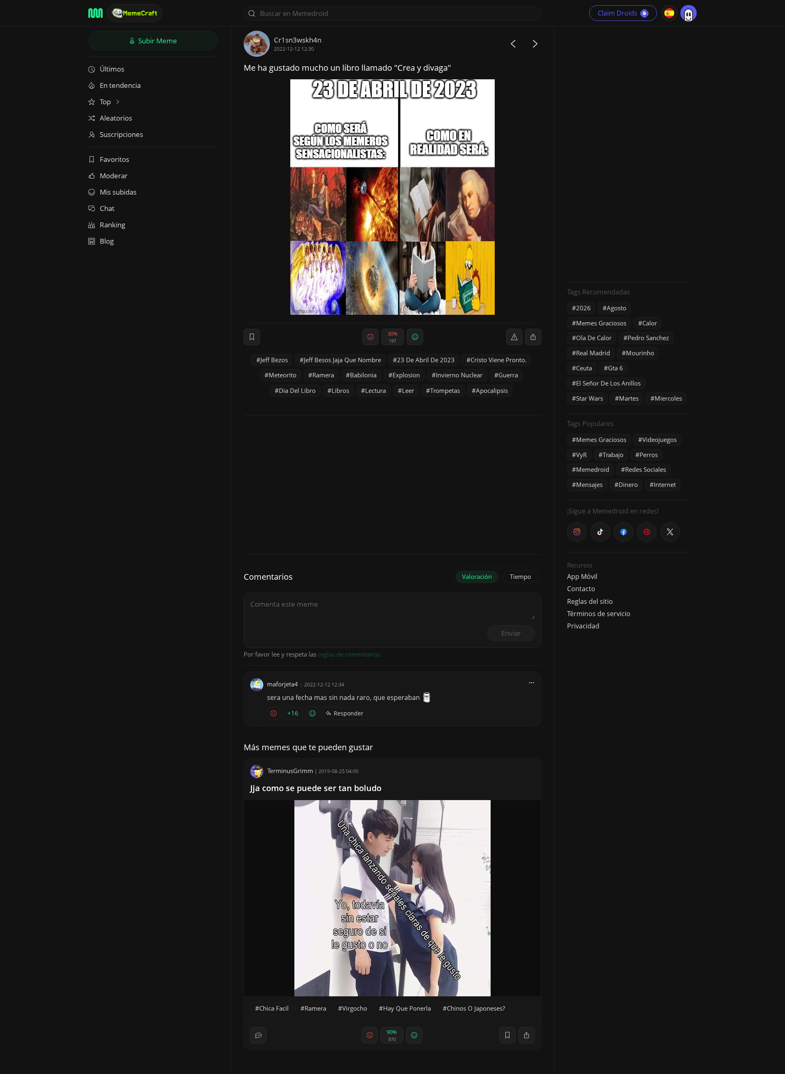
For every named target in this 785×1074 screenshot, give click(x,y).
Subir (157, 40)
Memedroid (592, 469)
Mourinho (640, 353)
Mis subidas (118, 192)
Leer (408, 390)
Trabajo (613, 455)
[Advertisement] (628, 153)
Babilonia (363, 375)
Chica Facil (274, 1008)
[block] (533, 337)
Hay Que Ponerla (407, 1008)
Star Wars (589, 398)
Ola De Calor (594, 338)
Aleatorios (116, 118)
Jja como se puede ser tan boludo (315, 788)
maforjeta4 (282, 684)
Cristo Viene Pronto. (499, 360)
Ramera (323, 375)
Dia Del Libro (297, 390)
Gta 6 (615, 368)
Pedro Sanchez (648, 338)
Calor (649, 323)
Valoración (477, 576)
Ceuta (584, 368)
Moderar (114, 175)
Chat (107, 208)
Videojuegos (659, 439)
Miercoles (668, 398)
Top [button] (106, 101)
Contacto (581, 588)
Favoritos (114, 159)
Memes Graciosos (601, 323)
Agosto (616, 308)
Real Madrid (593, 353)
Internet (665, 484)
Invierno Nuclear (459, 375)
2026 (583, 308)
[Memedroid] (95, 13)
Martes (629, 398)
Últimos (112, 69)
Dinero (628, 484)
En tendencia (120, 85)
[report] (514, 337)
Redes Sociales (645, 469)
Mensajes (589, 484)
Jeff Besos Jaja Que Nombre (342, 360)
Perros (648, 455)
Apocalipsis (492, 390)
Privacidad (583, 625)
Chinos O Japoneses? (476, 1008)
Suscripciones (121, 134)
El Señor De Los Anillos (608, 383)
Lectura (375, 390)
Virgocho (354, 1008)
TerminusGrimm (290, 771)
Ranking (112, 224)
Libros (340, 390)
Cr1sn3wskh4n (297, 40)
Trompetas (445, 390)
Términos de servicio (598, 613)
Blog (107, 241)
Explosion (406, 375)
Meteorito (282, 375)
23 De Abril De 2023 (426, 360)
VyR (581, 455)
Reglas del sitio (590, 601)
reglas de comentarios (349, 654)
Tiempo (520, 576)
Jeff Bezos (274, 360)
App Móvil (582, 576)
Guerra (508, 375)
